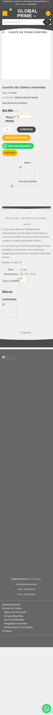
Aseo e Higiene (26, 695)
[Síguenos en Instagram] (26, 7)
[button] (5, 13)
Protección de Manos (26, 98)
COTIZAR (9, 153)
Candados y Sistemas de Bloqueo (26, 665)
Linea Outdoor (26, 682)
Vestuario (26, 678)
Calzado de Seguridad (26, 656)
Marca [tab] (26, 224)
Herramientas (26, 686)
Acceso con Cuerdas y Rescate (26, 661)
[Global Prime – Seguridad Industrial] (26, 13)
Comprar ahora (16, 137)
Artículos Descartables (26, 690)
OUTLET (26, 699)
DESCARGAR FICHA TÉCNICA (14, 103)
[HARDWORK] (9, 309)
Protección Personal (26, 652)
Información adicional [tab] (33, 218)
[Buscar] (47, 22)
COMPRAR (26, 129)
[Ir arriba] (25, 711)
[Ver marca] (26, 173)
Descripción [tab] (12, 218)
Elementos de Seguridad (26, 673)
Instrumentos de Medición (26, 669)
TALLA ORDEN (9, 119)
